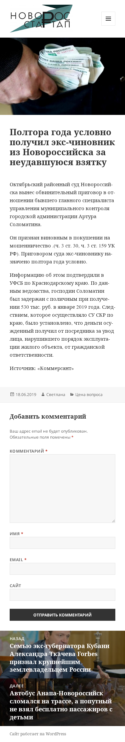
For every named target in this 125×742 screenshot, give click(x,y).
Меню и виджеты (108, 25)
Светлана (55, 394)
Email (18, 559)
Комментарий (29, 451)
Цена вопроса (89, 394)
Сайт (15, 585)
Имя (16, 534)
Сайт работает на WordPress (38, 734)
